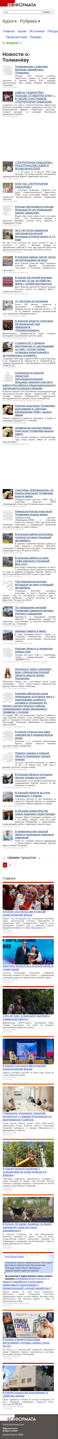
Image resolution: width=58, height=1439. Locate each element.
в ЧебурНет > (12, 43)
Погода (52, 31)
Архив (22, 31)
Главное (9, 31)
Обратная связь (10, 1428)
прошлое (28, 857)
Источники (37, 31)
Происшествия (16, 37)
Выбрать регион (10, 1431)
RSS (21, 1435)
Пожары (35, 37)
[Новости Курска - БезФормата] (18, 4)
